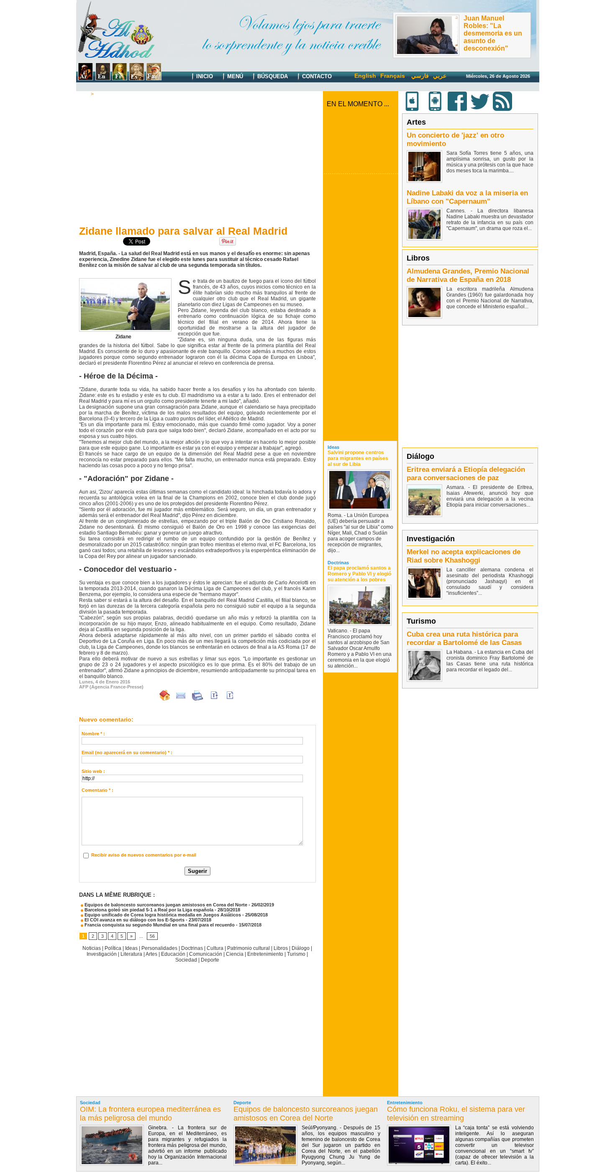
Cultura (215, 948)
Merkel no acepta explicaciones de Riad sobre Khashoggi (463, 556)
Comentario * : (97, 790)
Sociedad (186, 960)
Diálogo (301, 948)
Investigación (102, 954)
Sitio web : (93, 771)
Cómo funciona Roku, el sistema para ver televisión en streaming (456, 1113)
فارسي (420, 76)
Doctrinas (192, 948)
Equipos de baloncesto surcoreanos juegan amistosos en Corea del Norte (165, 904)
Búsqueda (272, 76)
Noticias (91, 948)
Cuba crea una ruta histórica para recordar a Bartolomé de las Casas (464, 638)
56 (152, 936)
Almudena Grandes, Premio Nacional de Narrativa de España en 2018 (468, 275)
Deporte (105, 94)
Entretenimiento (265, 954)
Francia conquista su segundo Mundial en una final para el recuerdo (159, 924)
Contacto (316, 76)
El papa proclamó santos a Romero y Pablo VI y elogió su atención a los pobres (359, 574)
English (365, 76)
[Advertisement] (197, 159)
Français (392, 76)
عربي (439, 76)
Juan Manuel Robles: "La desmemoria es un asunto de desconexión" (493, 33)
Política (113, 948)
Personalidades (159, 948)
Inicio (204, 76)
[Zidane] (125, 280)
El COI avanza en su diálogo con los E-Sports (133, 919)
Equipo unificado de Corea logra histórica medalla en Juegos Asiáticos (162, 914)
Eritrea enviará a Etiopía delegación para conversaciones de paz (466, 474)
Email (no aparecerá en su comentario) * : (127, 752)
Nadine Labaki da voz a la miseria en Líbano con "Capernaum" (467, 197)
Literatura (131, 954)
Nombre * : (93, 733)
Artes (151, 954)
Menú (234, 76)
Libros (281, 948)
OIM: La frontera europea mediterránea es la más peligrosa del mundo (150, 1113)
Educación (173, 954)
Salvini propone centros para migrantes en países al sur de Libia (358, 458)
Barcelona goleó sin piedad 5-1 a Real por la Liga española (148, 909)
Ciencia (234, 954)
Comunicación (205, 954)
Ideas (131, 948)
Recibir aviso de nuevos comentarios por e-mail (143, 854)
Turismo (296, 954)
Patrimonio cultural (248, 948)
